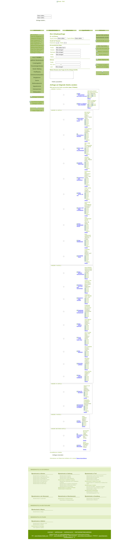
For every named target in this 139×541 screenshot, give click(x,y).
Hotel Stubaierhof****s (36, 40)
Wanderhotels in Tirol (91, 473)
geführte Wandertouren (37, 60)
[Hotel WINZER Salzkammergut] (80, 274)
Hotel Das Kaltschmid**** (37, 49)
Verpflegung (37, 71)
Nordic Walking (37, 69)
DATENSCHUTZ (68, 532)
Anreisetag (34, 15)
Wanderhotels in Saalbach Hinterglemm (68, 483)
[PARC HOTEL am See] (80, 195)
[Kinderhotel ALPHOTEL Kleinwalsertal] (80, 312)
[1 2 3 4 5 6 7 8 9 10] (57, 42)
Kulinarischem (37, 89)
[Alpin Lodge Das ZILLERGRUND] (80, 150)
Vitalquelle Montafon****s (37, 38)
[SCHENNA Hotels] (80, 257)
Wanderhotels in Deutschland (40, 505)
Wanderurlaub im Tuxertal (92, 491)
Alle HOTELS (34, 34)
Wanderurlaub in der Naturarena (40, 481)
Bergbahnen (37, 77)
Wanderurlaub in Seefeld (90, 485)
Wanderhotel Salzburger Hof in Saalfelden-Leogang (69, 482)
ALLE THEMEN (37, 57)
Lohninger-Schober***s (37, 52)
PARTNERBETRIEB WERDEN (83, 532)
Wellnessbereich (37, 83)
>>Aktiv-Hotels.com (37, 110)
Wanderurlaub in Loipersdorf (39, 498)
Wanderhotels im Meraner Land (40, 523)
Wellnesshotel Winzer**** (37, 47)
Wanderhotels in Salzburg (65, 473)
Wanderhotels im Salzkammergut (65, 498)
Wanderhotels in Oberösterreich (67, 496)
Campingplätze (37, 63)
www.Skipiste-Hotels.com (41, 536)
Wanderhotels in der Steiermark (40, 496)
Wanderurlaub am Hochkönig (66, 486)
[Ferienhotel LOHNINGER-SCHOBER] (80, 407)
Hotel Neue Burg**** (36, 51)
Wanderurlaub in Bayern (38, 509)
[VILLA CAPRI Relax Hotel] (80, 339)
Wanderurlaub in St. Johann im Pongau (66, 487)
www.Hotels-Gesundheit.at (85, 536)
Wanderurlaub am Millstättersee (40, 478)
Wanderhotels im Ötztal (91, 489)
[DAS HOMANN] (80, 352)
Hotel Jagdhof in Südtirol (38, 527)
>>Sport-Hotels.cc (102, 74)
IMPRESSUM (58, 532)
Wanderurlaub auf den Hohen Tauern (41, 479)
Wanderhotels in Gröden (38, 524)
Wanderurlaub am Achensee (92, 477)
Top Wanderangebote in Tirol (92, 493)
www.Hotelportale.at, (65, 534)
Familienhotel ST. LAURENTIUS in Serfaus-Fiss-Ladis (97, 483)
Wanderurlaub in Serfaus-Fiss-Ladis (93, 481)
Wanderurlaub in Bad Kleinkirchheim (41, 477)
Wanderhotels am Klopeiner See (40, 475)
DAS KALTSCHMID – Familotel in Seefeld (95, 486)
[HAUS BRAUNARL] (79, 446)
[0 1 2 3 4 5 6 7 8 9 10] (65, 42)
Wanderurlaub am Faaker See (39, 482)
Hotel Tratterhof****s (36, 43)
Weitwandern (37, 92)
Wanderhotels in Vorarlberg (92, 496)
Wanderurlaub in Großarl (65, 475)
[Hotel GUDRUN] (79, 422)
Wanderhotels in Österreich (40, 469)
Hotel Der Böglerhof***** (37, 36)
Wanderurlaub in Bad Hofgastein (67, 478)
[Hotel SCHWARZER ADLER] (80, 226)
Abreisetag (34, 17)
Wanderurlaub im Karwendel (92, 479)
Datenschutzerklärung (81, 458)
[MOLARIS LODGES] (80, 364)
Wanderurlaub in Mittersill (65, 477)
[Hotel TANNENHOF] (80, 241)
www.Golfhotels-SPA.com (60, 536)
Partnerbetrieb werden (102, 37)
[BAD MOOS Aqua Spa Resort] (80, 120)
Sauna (37, 80)
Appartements (37, 86)
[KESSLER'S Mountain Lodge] (79, 437)
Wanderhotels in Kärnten (38, 473)
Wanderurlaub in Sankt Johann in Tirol (94, 487)
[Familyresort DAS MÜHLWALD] (80, 180)
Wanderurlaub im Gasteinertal (64, 488)
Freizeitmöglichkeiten (37, 66)
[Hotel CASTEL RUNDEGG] (80, 377)
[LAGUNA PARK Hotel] (80, 164)
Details (89, 98)
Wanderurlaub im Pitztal (91, 478)
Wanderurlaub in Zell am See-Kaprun (68, 485)
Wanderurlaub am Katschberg (39, 483)
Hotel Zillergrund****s (36, 42)
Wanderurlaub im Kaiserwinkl (91, 490)
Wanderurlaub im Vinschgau (37, 526)
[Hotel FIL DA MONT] (80, 392)
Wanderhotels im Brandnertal (92, 498)
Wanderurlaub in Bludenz (92, 499)
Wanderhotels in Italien (38, 517)
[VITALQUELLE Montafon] (80, 136)
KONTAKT (50, 532)
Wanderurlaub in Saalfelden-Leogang (66, 479)
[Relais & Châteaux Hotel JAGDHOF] (82, 104)
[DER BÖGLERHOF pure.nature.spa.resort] (82, 96)
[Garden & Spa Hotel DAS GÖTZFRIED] (80, 288)
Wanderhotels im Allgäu (38, 511)
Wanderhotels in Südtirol (38, 521)
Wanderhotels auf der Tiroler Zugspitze (94, 475)
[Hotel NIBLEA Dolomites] (80, 326)
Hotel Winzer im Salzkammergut (67, 500)
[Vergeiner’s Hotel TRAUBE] (80, 300)
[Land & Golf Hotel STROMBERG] (80, 210)
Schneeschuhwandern (37, 74)
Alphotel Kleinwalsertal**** (37, 45)
